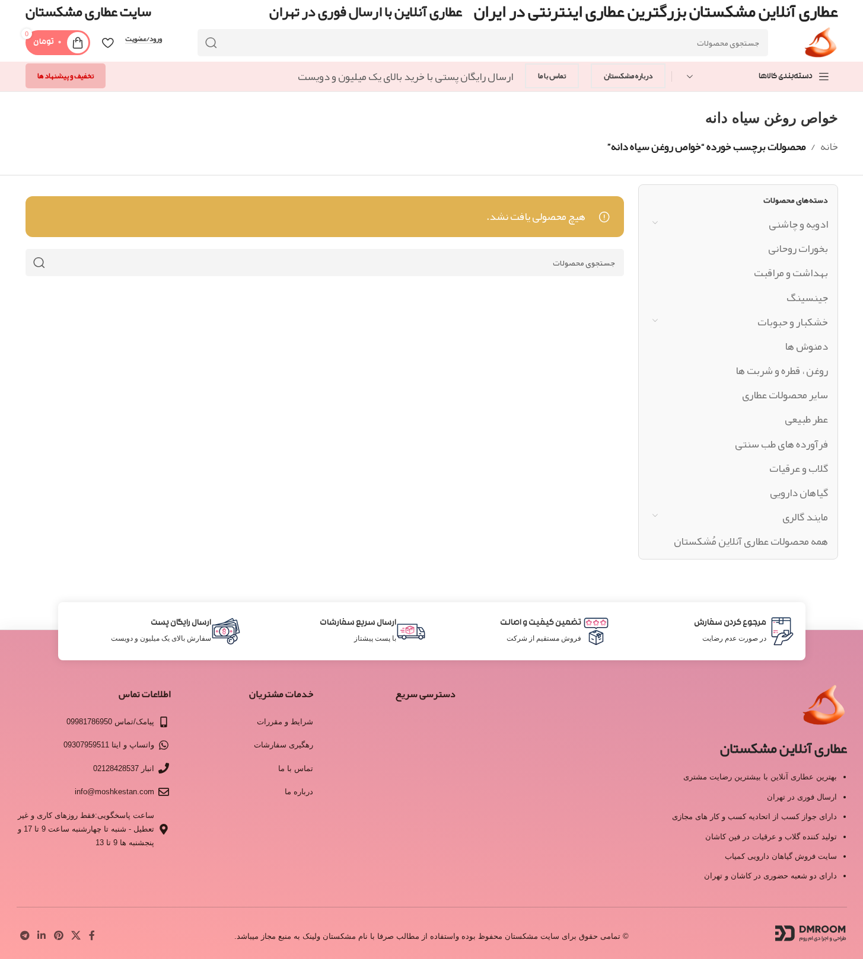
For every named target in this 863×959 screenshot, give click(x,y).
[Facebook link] (92, 936)
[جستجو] (211, 42)
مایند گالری (805, 517)
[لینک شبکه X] (75, 936)
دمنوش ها (806, 346)
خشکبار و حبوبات (792, 322)
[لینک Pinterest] (58, 936)
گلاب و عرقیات (798, 468)
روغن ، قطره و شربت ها (781, 370)
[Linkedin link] (42, 936)
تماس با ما (552, 76)
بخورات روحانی (798, 248)
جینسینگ (807, 297)
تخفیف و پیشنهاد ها (65, 76)
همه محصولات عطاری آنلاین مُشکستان (751, 541)
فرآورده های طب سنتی (781, 444)
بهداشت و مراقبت (791, 272)
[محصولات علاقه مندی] (107, 43)
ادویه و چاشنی (798, 224)
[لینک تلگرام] (25, 936)
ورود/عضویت (143, 39)
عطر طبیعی (806, 419)
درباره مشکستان (628, 76)
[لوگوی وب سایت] (820, 46)
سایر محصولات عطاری (785, 394)
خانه (829, 146)
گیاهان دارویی (799, 492)
